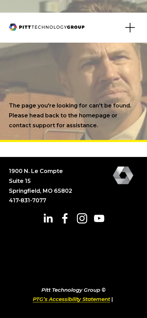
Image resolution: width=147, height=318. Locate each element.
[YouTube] (99, 218)
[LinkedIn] (47, 218)
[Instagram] (82, 218)
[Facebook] (64, 218)
